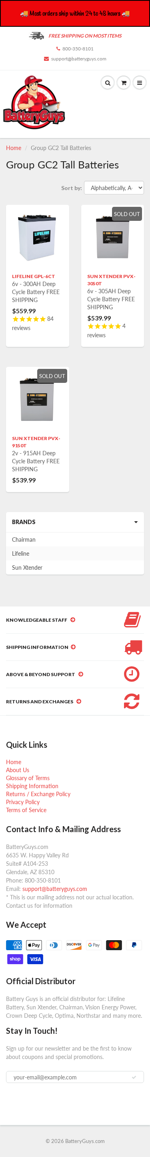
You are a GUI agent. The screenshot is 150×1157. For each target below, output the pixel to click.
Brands (24, 521)
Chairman (24, 539)
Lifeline (20, 553)
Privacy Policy (23, 802)
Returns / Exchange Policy (38, 794)
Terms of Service (26, 810)
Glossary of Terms (28, 778)
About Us (17, 770)
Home (13, 147)
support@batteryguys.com (78, 59)
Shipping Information (32, 786)
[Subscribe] (134, 1077)
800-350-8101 (78, 49)
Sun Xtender (27, 567)
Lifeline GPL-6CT (33, 276)
